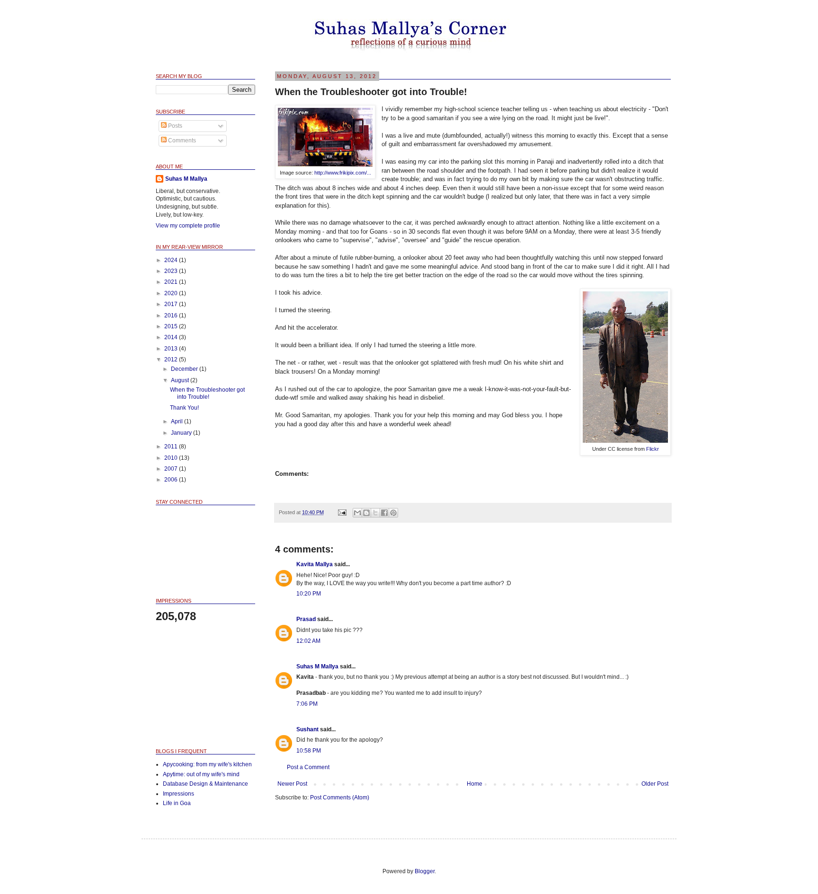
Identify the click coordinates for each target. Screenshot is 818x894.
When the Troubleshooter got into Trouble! (207, 393)
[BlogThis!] (366, 512)
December (185, 369)
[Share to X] (375, 512)
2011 (171, 446)
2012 (171, 359)
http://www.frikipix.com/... (342, 172)
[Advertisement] (203, 685)
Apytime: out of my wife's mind (201, 774)
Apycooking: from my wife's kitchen (207, 764)
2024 (171, 260)
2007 (171, 468)
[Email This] (357, 512)
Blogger (425, 871)
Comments (181, 140)
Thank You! (184, 407)
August (180, 380)
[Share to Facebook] (384, 512)
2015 (171, 326)
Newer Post (292, 783)
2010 (171, 458)
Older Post (654, 783)
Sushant (307, 729)
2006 (171, 479)
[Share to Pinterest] (393, 512)
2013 (171, 348)
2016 (171, 315)
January (182, 432)
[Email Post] (342, 512)
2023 (171, 271)
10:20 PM (308, 593)
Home (474, 783)
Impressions (178, 793)
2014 (171, 337)
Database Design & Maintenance (205, 783)
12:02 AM (308, 641)
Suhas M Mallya (317, 666)
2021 (171, 282)
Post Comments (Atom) (339, 797)
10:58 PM (308, 750)
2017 (171, 304)
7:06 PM (307, 704)
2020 (171, 293)
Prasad (306, 619)
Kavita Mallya (314, 564)
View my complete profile (188, 225)
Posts (174, 126)
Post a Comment (308, 767)
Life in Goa (177, 803)
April (177, 421)
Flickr (652, 449)
